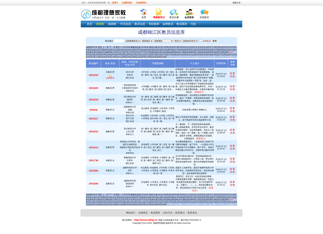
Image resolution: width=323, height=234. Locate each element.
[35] (130, 50)
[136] (113, 57)
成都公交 (236, 3)
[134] (103, 57)
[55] (207, 50)
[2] (162, 47)
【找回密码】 (141, 3)
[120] (184, 54)
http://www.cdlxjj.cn (145, 219)
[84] (169, 52)
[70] (114, 52)
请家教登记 (159, 17)
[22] (230, 47)
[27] (99, 50)
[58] (219, 50)
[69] (111, 52)
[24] (87, 50)
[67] (103, 52)
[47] (176, 50)
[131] (88, 57)
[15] (203, 47)
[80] (153, 52)
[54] (203, 50)
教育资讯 (192, 212)
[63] (87, 52)
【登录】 (115, 3)
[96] (215, 52)
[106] (113, 54)
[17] (211, 47)
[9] (181, 47)
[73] (126, 52)
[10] (184, 47)
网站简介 (131, 212)
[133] (98, 57)
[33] (122, 50)
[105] (108, 54)
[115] (158, 54)
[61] (230, 50)
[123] (199, 54)
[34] (126, 50)
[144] (154, 57)
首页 (143, 17)
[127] (219, 54)
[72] (122, 52)
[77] (141, 52)
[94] (207, 52)
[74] (130, 52)
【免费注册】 (127, 3)
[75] (134, 52)
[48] (180, 50)
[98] (223, 52)
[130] (234, 54)
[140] (133, 57)
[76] (138, 52)
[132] (93, 57)
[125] (209, 54)
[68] (107, 52)
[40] (149, 50)
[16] (207, 47)
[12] (191, 47)
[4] (167, 47)
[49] (184, 50)
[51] (192, 50)
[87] (180, 52)
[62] (234, 50)
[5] (170, 47)
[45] (169, 50)
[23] (234, 47)
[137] (118, 57)
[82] (161, 52)
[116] (164, 54)
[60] (227, 50)
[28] (103, 50)
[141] (138, 57)
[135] (108, 57)
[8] (178, 47)
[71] (118, 52)
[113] (148, 54)
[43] (161, 50)
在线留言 (204, 17)
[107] (118, 54)
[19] (219, 47)
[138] (123, 57)
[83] (165, 52)
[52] (196, 50)
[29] (107, 50)
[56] (211, 50)
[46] (172, 50)
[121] (189, 54)
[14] (199, 47)
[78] (145, 52)
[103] (98, 54)
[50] (188, 50)
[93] (203, 52)
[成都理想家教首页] (143, 11)
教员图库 (155, 212)
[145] (159, 57)
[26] (95, 50)
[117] (169, 54)
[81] (157, 52)
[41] (153, 50)
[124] (204, 54)
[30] (111, 50)
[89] (188, 52)
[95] (211, 52)
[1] (159, 47)
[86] (176, 52)
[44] (165, 50)
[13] (195, 47)
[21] (226, 47)
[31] (114, 50)
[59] (223, 50)
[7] (175, 47)
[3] (165, 47)
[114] (153, 54)
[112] (143, 54)
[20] (222, 47)
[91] (196, 52)
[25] (91, 50)
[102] (93, 54)
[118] (174, 54)
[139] (128, 57)
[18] (215, 47)
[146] (164, 57)
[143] (149, 57)
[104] (103, 54)
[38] (141, 50)
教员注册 (174, 17)
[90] (192, 52)
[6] (173, 47)
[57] (215, 50)
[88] (184, 52)
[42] (157, 50)
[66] (99, 52)
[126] (214, 54)
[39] (145, 50)
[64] (91, 52)
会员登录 (189, 17)
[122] (194, 54)
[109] (128, 54)
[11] (188, 47)
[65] (95, 52)
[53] (200, 50)
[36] (134, 50)
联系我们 (180, 212)
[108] (123, 54)
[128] (224, 54)
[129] (229, 54)
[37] (138, 50)
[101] (88, 54)
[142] (143, 57)
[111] (138, 54)
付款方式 (167, 212)
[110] (133, 54)
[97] (219, 52)
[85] (172, 52)
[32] (118, 50)
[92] (200, 52)
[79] (149, 52)
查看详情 (232, 75)
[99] (227, 52)
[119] (179, 54)
